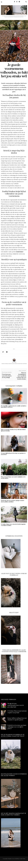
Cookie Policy (22, 858)
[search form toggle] (26, 2)
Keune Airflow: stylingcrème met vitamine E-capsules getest (17, 719)
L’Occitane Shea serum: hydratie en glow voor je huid (17, 712)
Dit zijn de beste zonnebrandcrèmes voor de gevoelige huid (15, 705)
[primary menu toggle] (1, 2)
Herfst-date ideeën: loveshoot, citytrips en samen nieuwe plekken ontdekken (12, 501)
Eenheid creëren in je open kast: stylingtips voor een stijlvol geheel (16, 726)
